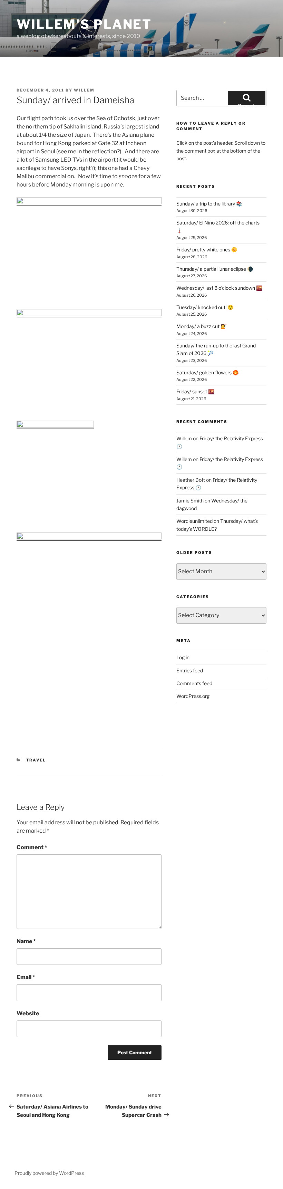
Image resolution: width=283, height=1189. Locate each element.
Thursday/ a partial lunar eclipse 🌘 (214, 269)
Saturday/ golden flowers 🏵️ (207, 372)
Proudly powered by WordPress (49, 1173)
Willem (84, 90)
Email (26, 977)
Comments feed (194, 683)
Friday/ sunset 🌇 (195, 391)
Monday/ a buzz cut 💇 (201, 326)
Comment (32, 847)
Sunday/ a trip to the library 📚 (209, 204)
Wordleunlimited (194, 521)
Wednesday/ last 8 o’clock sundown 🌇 (219, 288)
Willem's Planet (84, 24)
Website (28, 1013)
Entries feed (189, 670)
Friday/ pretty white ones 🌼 (206, 249)
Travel (36, 760)
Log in (182, 657)
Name (26, 941)
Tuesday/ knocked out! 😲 (204, 307)
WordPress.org (192, 696)
